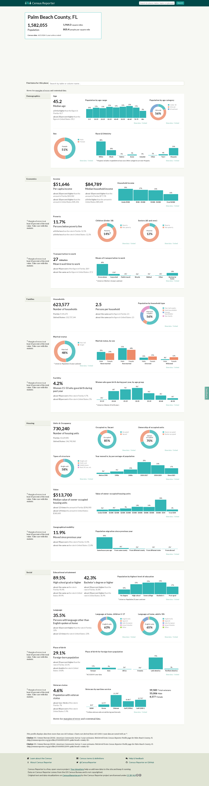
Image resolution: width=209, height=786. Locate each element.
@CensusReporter (88, 762)
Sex (55, 133)
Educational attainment (64, 572)
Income (56, 179)
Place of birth (59, 647)
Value (55, 489)
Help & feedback (136, 758)
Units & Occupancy (62, 423)
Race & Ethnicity (103, 133)
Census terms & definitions (92, 758)
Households (59, 299)
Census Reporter (43, 3)
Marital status (60, 336)
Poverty (57, 216)
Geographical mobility (63, 527)
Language (57, 610)
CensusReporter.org (72, 775)
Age (55, 96)
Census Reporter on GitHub (141, 762)
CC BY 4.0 (131, 775)
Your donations (77, 769)
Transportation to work (64, 254)
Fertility (57, 378)
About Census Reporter (41, 762)
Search (180, 3)
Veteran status (60, 685)
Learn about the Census (41, 758)
